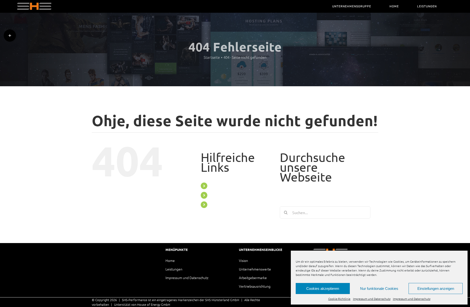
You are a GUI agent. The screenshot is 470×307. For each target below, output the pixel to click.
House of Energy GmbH (153, 304)
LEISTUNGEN (221, 204)
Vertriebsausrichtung (254, 286)
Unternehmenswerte (255, 269)
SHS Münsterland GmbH (222, 299)
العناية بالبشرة (180, 304)
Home (170, 260)
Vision (243, 260)
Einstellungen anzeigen (435, 288)
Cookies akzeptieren (322, 288)
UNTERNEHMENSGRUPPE (232, 185)
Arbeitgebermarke (253, 277)
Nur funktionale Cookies (379, 288)
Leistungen (173, 269)
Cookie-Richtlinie (339, 299)
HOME (215, 195)
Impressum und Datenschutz (371, 299)
